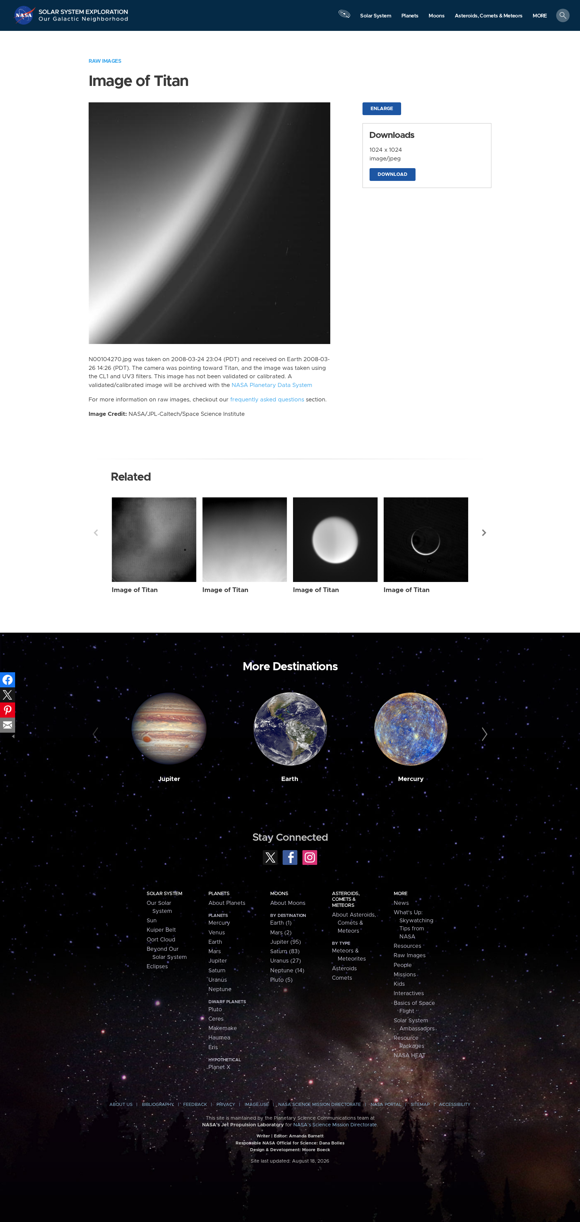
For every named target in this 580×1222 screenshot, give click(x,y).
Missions (405, 974)
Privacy (225, 1105)
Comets (342, 978)
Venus (216, 932)
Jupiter (169, 779)
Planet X (219, 1067)
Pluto (215, 1009)
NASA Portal (386, 1105)
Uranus (217, 980)
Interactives (409, 993)
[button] (540, 16)
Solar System (164, 893)
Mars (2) (281, 932)
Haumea (219, 1037)
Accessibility (455, 1105)
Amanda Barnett (306, 1136)
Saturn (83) (285, 951)
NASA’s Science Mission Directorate (335, 1125)
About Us (121, 1105)
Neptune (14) (287, 970)
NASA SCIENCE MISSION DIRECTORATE (319, 1105)
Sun (152, 920)
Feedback (195, 1105)
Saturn (217, 970)
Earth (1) (281, 923)
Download (392, 174)
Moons (279, 893)
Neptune (220, 989)
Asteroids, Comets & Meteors (345, 899)
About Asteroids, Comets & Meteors (354, 923)
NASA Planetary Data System (272, 385)
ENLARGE (382, 108)
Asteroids (344, 968)
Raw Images (105, 61)
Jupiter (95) (285, 942)
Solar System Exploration (83, 10)
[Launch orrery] (344, 17)
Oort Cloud (161, 939)
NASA (25, 15)
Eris (213, 1047)
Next (484, 532)
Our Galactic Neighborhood (83, 20)
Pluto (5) (281, 980)
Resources (407, 946)
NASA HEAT (410, 1055)
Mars (214, 951)
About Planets (226, 903)
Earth (289, 779)
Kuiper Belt (161, 930)
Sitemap (420, 1105)
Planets (218, 893)
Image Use (257, 1105)
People (403, 965)
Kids (399, 984)
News (401, 903)
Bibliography (158, 1105)
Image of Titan (135, 590)
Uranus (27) (285, 961)
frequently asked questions (267, 400)
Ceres (216, 1019)
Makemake (222, 1028)
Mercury (411, 779)
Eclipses (157, 966)
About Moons (287, 903)
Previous (96, 532)
